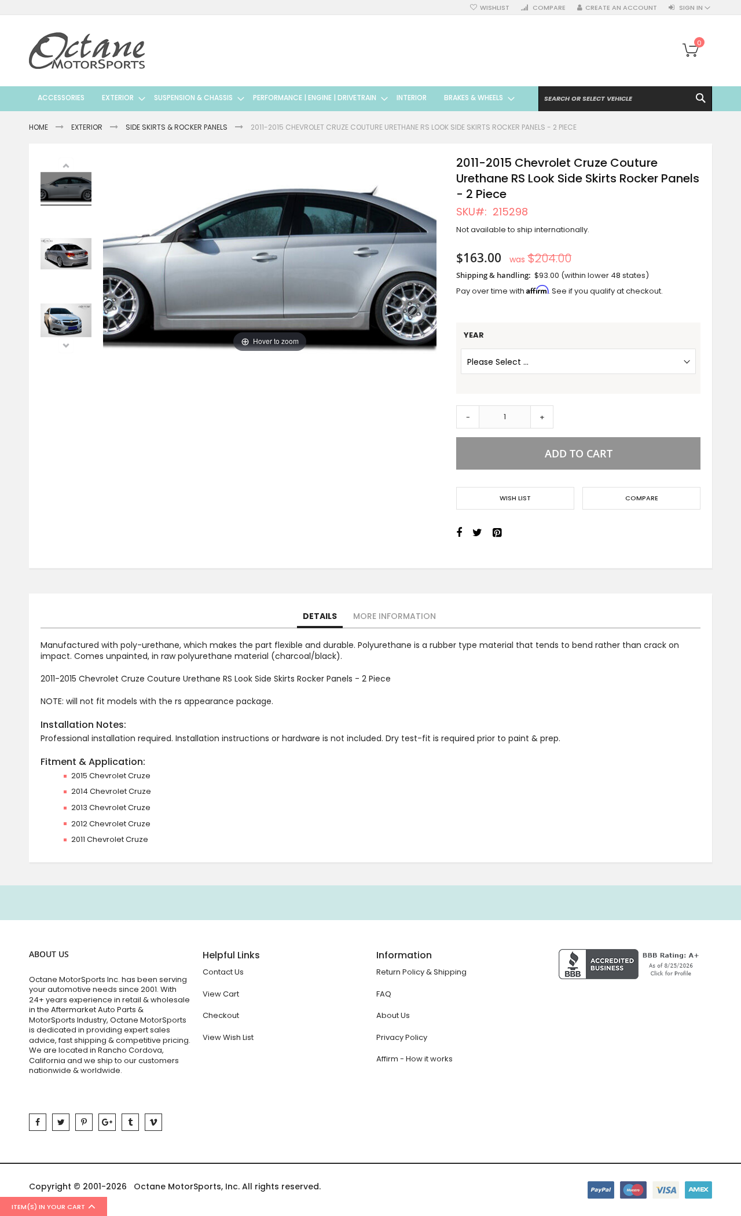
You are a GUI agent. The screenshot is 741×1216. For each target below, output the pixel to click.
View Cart (221, 993)
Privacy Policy (401, 1037)
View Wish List (228, 1037)
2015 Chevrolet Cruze (111, 775)
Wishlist (494, 7)
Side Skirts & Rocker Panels (177, 127)
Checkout (221, 1015)
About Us (393, 1015)
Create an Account (621, 7)
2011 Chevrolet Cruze (109, 839)
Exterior (86, 127)
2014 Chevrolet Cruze (111, 791)
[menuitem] (61, 97)
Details (320, 616)
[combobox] (625, 98)
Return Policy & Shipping (421, 971)
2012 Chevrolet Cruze (111, 823)
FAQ (383, 993)
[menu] (272, 97)
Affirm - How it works (414, 1058)
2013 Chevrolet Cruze (111, 807)
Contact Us (223, 971)
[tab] (320, 616)
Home (38, 127)
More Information (394, 616)
